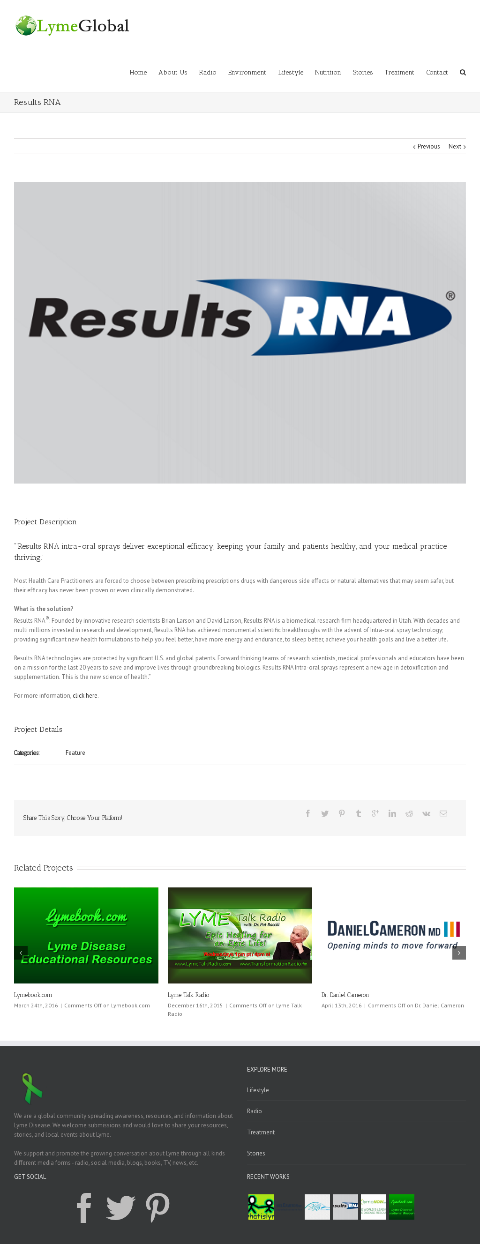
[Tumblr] (358, 813)
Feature (75, 753)
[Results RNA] (345, 1207)
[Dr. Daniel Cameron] (289, 1207)
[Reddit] (409, 813)
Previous (429, 146)
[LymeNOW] (374, 1207)
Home (138, 72)
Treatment (399, 72)
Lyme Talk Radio (156, 994)
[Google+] (375, 813)
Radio (208, 72)
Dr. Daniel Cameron (313, 994)
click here (85, 696)
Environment (247, 72)
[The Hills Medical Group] (317, 1207)
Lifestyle (290, 72)
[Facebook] (308, 813)
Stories (363, 72)
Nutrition (328, 72)
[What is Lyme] (261, 1207)
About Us (173, 72)
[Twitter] (325, 813)
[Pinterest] (341, 813)
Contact (437, 72)
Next (455, 146)
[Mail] (443, 813)
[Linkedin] (392, 813)
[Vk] (426, 813)
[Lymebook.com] (402, 1207)
